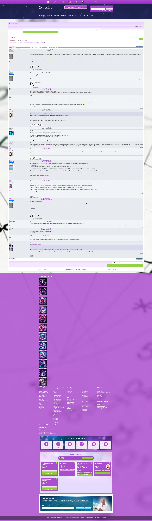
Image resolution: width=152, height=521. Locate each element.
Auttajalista (41, 406)
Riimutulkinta (69, 400)
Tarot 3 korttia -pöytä (85, 397)
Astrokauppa (81, 7)
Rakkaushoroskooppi (43, 397)
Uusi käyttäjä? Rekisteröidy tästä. (106, 10)
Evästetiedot (104, 517)
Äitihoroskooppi (42, 396)
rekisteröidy (39, 27)
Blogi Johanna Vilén (57, 396)
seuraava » (141, 45)
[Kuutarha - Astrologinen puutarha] (10, 172)
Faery (10, 241)
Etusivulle (40, 408)
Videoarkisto (99, 396)
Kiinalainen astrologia (86, 405)
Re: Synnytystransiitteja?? (46, 71)
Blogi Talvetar (55, 408)
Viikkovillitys (41, 389)
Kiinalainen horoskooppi (43, 402)
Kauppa (98, 397)
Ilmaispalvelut (49, 15)
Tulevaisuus (56, 15)
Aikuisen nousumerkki (43, 393)
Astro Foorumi (13, 24)
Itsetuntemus (64, 15)
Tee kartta (55, 420)
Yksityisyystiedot (97, 517)
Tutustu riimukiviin (70, 403)
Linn (10, 49)
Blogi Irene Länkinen (57, 403)
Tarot (82, 389)
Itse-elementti (84, 410)
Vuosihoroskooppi (85, 406)
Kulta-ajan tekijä (100, 391)
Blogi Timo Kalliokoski (57, 397)
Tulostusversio (139, 46)
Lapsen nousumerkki (43, 395)
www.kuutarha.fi (32, 179)
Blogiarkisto (99, 395)
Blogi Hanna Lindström (57, 411)
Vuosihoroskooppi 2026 (43, 392)
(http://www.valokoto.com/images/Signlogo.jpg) (36, 126)
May (9, 160)
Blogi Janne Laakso (57, 412)
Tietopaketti (55, 416)
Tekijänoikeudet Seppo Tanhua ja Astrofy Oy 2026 (54, 517)
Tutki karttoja (42, 15)
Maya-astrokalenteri (42, 430)
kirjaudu (34, 27)
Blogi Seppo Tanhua (57, 395)
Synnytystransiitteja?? (39, 42)
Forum (54, 415)
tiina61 (10, 220)
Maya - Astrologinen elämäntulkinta (45, 432)
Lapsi (76, 15)
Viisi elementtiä (84, 409)
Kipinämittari (41, 399)
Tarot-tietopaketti (85, 391)
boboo (10, 109)
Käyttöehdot (82, 517)
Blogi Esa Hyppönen (57, 400)
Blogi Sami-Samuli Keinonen (58, 407)
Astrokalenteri (70, 7)
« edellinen (137, 45)
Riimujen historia (70, 402)
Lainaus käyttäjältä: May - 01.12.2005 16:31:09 (37, 244)
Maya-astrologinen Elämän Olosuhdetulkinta (47, 433)
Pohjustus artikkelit (100, 393)
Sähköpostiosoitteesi (47, 505)
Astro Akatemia (70, 410)
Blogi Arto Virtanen (56, 404)
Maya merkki (41, 403)
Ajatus (10, 180)
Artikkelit (40, 404)
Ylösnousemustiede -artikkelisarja (103, 392)
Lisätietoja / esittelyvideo (67, 469)
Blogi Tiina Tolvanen (57, 406)
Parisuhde (71, 15)
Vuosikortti (84, 395)
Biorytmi (54, 389)
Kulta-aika (99, 389)
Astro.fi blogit (82, 15)
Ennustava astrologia (28, 42)
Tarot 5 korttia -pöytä (85, 396)
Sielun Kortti (84, 392)
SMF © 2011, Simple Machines (81, 269)
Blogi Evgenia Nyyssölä (57, 402)
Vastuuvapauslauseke (89, 517)
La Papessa (11, 141)
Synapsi (10, 127)
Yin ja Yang (84, 407)
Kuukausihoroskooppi (43, 391)
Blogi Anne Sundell (56, 410)
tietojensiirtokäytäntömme (85, 503)
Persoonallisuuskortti (86, 393)
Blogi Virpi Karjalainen (57, 399)
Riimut (54, 391)
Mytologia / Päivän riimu (71, 399)
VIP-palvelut (91, 15)
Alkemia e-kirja (41, 407)
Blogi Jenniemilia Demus (57, 414)
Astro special (20, 42)
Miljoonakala (11, 95)
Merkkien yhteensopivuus (44, 400)
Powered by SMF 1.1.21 (70, 269)
